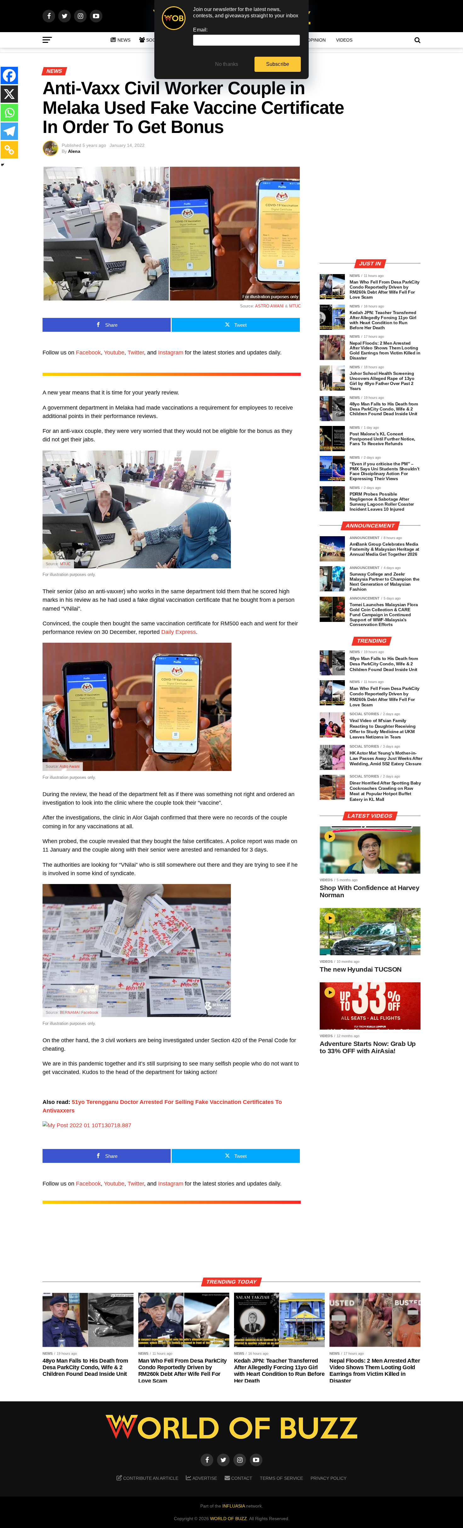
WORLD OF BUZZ (228, 1518)
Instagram (170, 352)
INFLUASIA (233, 1505)
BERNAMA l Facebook (79, 1012)
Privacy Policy (328, 1478)
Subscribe (277, 64)
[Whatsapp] (9, 112)
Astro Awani (70, 766)
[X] (9, 94)
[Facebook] (9, 75)
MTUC (295, 306)
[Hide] (2, 164)
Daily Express (178, 632)
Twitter (136, 352)
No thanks (226, 64)
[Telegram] (9, 131)
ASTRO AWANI (269, 306)
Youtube (114, 352)
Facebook (88, 352)
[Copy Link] (9, 149)
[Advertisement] (370, 209)
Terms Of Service (281, 1478)
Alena (74, 151)
